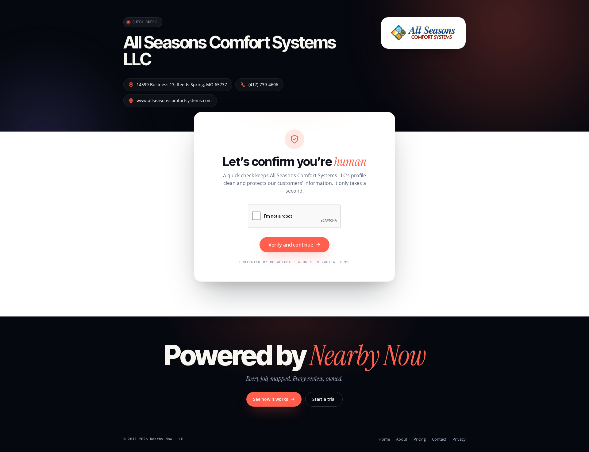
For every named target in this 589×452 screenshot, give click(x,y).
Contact (439, 439)
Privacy (459, 439)
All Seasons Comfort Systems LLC (229, 51)
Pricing (420, 439)
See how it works (270, 399)
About (401, 439)
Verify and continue (290, 244)
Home (384, 439)
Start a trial (324, 399)
